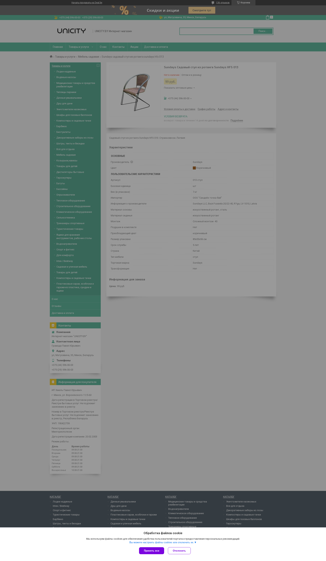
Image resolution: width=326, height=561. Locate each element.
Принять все (151, 550)
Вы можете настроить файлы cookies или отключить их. (161, 542)
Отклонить (179, 550)
